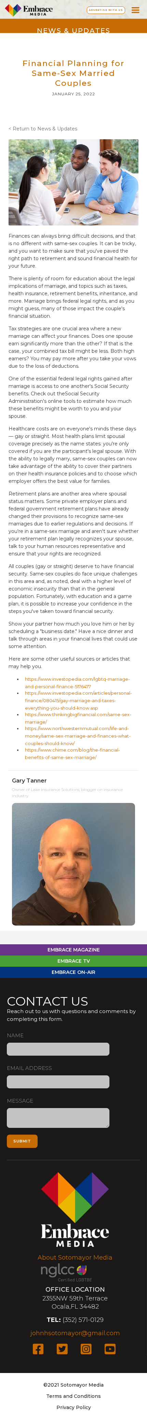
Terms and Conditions (73, 1396)
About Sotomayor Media (75, 1257)
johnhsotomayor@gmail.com (75, 1333)
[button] (135, 9)
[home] (27, 9)
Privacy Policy (73, 1407)
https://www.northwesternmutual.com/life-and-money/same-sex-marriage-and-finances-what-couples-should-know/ (78, 736)
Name (15, 1035)
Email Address (29, 1068)
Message (20, 1101)
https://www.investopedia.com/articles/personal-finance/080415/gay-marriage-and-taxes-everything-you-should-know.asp (78, 700)
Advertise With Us (106, 10)
